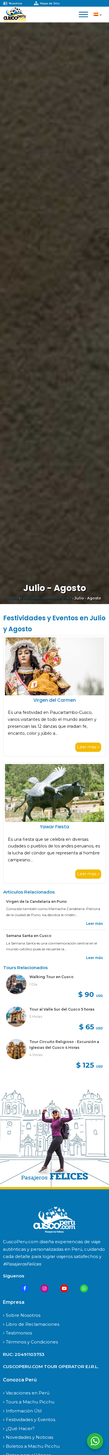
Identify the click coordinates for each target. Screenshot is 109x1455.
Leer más (94, 923)
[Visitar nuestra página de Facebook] (25, 1288)
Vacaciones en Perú (27, 1393)
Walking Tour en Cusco (51, 977)
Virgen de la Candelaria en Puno (37, 901)
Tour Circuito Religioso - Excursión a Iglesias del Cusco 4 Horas (64, 1045)
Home (13, 598)
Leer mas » (88, 747)
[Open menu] (83, 14)
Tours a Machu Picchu (30, 1402)
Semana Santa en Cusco (28, 935)
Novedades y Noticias (29, 1437)
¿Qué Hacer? (20, 1428)
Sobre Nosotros (23, 1315)
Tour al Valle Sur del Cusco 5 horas (61, 1009)
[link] (54, 987)
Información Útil (24, 1411)
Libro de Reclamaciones (32, 1324)
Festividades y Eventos (30, 1419)
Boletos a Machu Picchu (33, 1446)
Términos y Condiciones (32, 1342)
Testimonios (19, 1333)
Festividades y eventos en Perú (46, 598)
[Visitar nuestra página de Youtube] (64, 1288)
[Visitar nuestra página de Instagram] (44, 1288)
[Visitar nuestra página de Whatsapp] (84, 1288)
